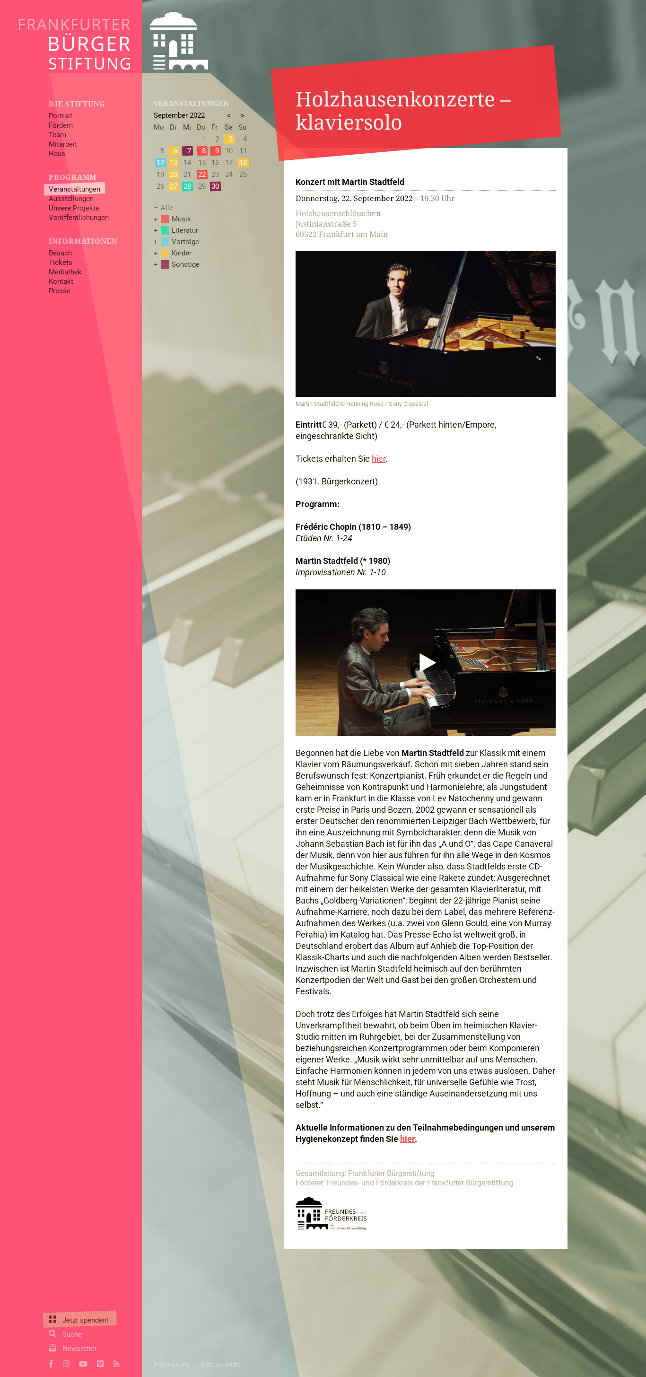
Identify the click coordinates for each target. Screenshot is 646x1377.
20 (173, 174)
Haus (57, 153)
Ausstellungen (71, 198)
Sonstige (186, 264)
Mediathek (65, 272)
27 (173, 186)
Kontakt (61, 281)
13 (173, 162)
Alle (167, 207)
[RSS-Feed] (116, 1363)
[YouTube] (83, 1363)
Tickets (60, 262)
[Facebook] (51, 1363)
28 (187, 186)
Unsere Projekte (74, 208)
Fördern (61, 125)
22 (202, 174)
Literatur (185, 230)
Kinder (182, 253)
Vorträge (185, 241)
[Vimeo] (100, 1363)
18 (243, 162)
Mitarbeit (63, 144)
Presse (59, 291)
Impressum (171, 1364)
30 (215, 186)
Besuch (60, 253)
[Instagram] (66, 1363)
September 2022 (179, 115)
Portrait (60, 116)
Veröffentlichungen (79, 217)
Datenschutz (220, 1364)
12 (160, 162)
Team (57, 135)
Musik (181, 219)
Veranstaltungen (74, 189)
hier (378, 459)
